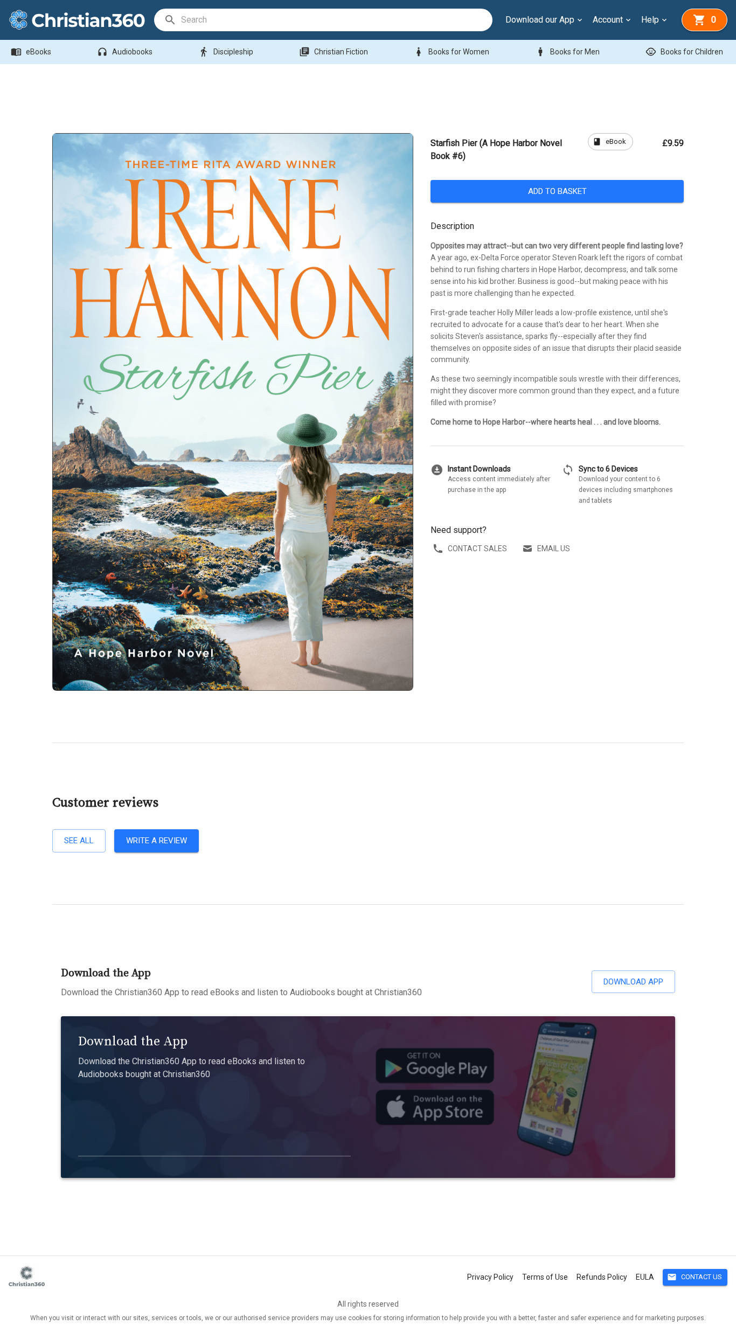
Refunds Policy (602, 1277)
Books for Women (451, 51)
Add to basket (557, 191)
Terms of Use (545, 1277)
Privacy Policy (490, 1277)
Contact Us (694, 1277)
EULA (645, 1277)
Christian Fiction (333, 51)
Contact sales (477, 548)
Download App (633, 982)
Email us (553, 548)
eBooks (31, 51)
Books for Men (567, 51)
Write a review (156, 840)
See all (79, 840)
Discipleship (225, 51)
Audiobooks (124, 51)
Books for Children (684, 51)
